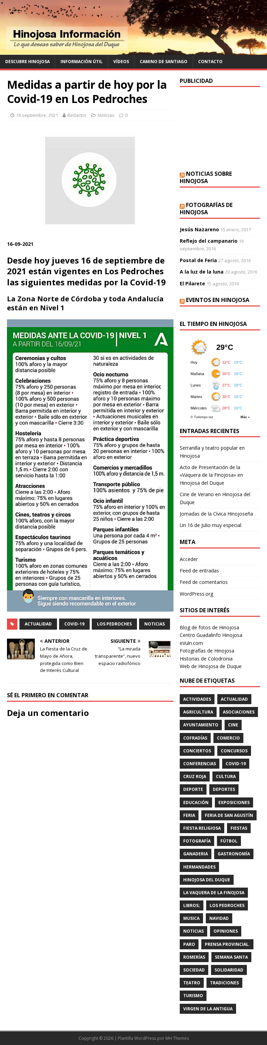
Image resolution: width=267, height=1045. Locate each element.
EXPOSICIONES (234, 802)
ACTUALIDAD (38, 624)
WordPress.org (196, 593)
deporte (193, 789)
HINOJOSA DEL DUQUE (206, 880)
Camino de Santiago (163, 61)
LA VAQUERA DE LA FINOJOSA (213, 893)
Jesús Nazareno (199, 229)
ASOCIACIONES (238, 712)
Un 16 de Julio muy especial (210, 525)
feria (189, 815)
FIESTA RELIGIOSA (202, 828)
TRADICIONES (224, 983)
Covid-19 (74, 624)
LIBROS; (191, 905)
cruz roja (194, 776)
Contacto (210, 61)
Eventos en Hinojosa (217, 300)
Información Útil (81, 61)
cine (233, 725)
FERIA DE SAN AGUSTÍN (229, 815)
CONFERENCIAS (199, 764)
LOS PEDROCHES (114, 624)
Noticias (106, 115)
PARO (189, 944)
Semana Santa (231, 957)
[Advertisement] (220, 128)
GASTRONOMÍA (234, 854)
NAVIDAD (219, 918)
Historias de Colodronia (206, 658)
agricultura (198, 712)
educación (196, 802)
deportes (224, 789)
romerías (194, 957)
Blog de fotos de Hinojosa (209, 627)
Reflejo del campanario (208, 241)
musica (191, 918)
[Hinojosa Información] (133, 51)
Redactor (77, 115)
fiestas (238, 828)
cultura (226, 776)
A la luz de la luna (202, 271)
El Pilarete (192, 283)
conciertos (197, 751)
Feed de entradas (199, 570)
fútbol (228, 841)
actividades (197, 699)
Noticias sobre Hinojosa (206, 177)
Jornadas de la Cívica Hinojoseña (216, 513)
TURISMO (193, 996)
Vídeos (121, 61)
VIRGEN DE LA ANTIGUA (208, 1009)
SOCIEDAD (194, 970)
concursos (234, 751)
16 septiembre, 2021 (37, 115)
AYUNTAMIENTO (200, 725)
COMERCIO (228, 738)
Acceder (189, 559)
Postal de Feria (198, 260)
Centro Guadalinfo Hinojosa (211, 635)
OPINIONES (225, 931)
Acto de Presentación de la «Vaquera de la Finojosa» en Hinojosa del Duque (211, 475)
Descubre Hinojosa (27, 61)
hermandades (199, 867)
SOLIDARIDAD (229, 970)
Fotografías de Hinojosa (206, 208)
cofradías (195, 738)
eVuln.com (191, 643)
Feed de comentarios (204, 582)
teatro (191, 983)
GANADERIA (195, 854)
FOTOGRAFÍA (197, 841)
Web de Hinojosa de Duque (211, 666)
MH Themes (177, 1038)
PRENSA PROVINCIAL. (227, 944)
